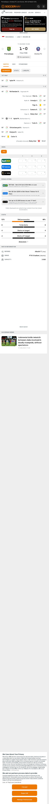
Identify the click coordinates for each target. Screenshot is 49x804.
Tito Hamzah (27, 96)
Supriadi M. (24, 92)
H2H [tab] (13, 64)
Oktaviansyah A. (16, 128)
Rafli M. (26, 101)
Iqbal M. (12, 81)
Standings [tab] (23, 64)
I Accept (24, 787)
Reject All (24, 793)
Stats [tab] (16, 70)
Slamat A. (26, 128)
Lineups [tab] (26, 70)
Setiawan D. (24, 110)
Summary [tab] (6, 70)
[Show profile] (9, 49)
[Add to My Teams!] (3, 49)
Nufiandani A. (14, 92)
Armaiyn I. (34, 101)
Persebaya (8, 54)
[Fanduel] (6, 167)
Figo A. (26, 114)
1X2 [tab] (4, 151)
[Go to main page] (13, 6)
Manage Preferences (24, 799)
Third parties (15, 770)
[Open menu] (44, 7)
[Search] (39, 7)
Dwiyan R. (13, 132)
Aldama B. (20, 81)
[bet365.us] (6, 161)
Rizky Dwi (34, 114)
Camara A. (34, 110)
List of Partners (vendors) (12, 782)
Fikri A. (35, 96)
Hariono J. (27, 123)
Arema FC (38, 54)
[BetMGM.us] (6, 173)
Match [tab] (6, 64)
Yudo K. (35, 123)
